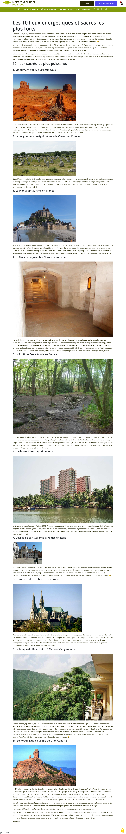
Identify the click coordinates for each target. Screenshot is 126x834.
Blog (78, 9)
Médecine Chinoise (49, 9)
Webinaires (86, 9)
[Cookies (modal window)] (122, 830)
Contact (87, 3)
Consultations (67, 9)
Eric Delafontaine (31, 9)
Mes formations (107, 3)
